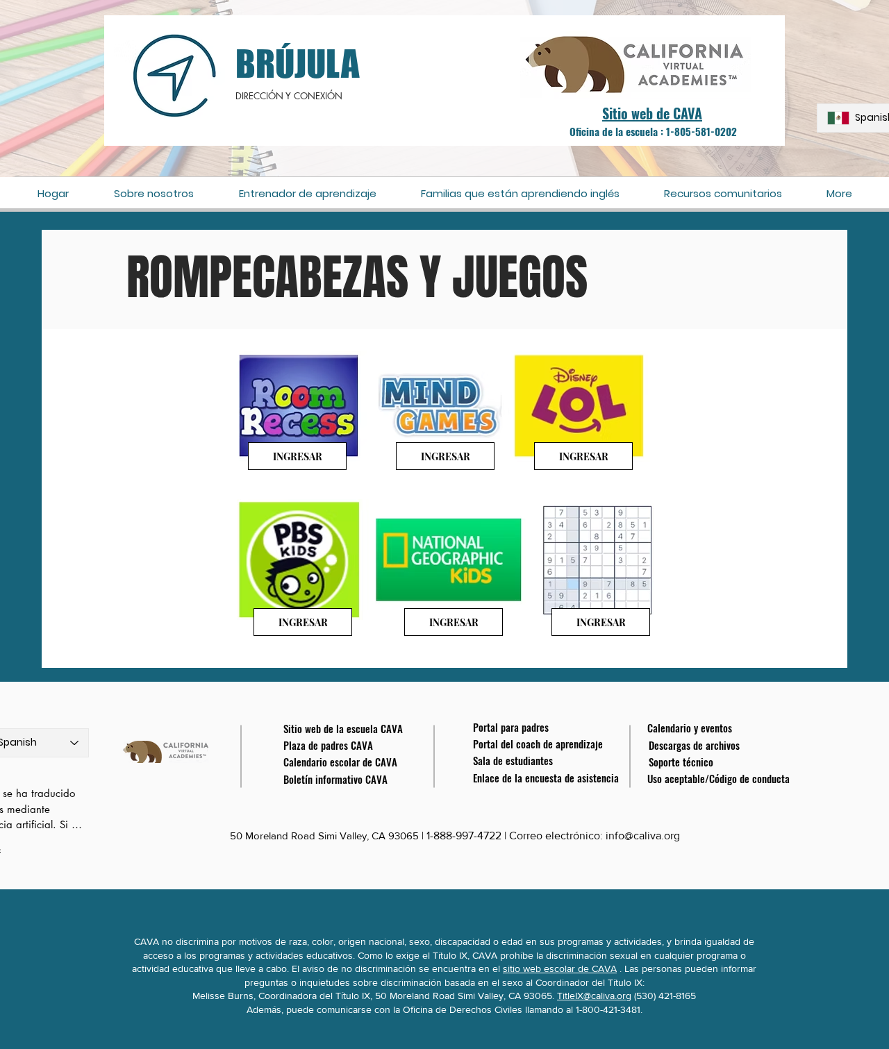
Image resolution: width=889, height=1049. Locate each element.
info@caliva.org (643, 835)
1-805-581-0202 (701, 131)
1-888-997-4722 (463, 835)
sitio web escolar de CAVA (560, 968)
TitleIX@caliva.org (594, 995)
